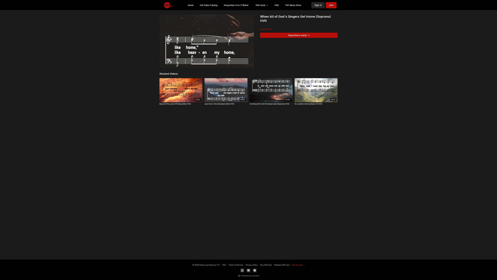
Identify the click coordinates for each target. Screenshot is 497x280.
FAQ (224, 265)
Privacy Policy (252, 265)
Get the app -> (298, 265)
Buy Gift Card (266, 265)
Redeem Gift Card (282, 265)
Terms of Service (235, 265)
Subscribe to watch (297, 35)
